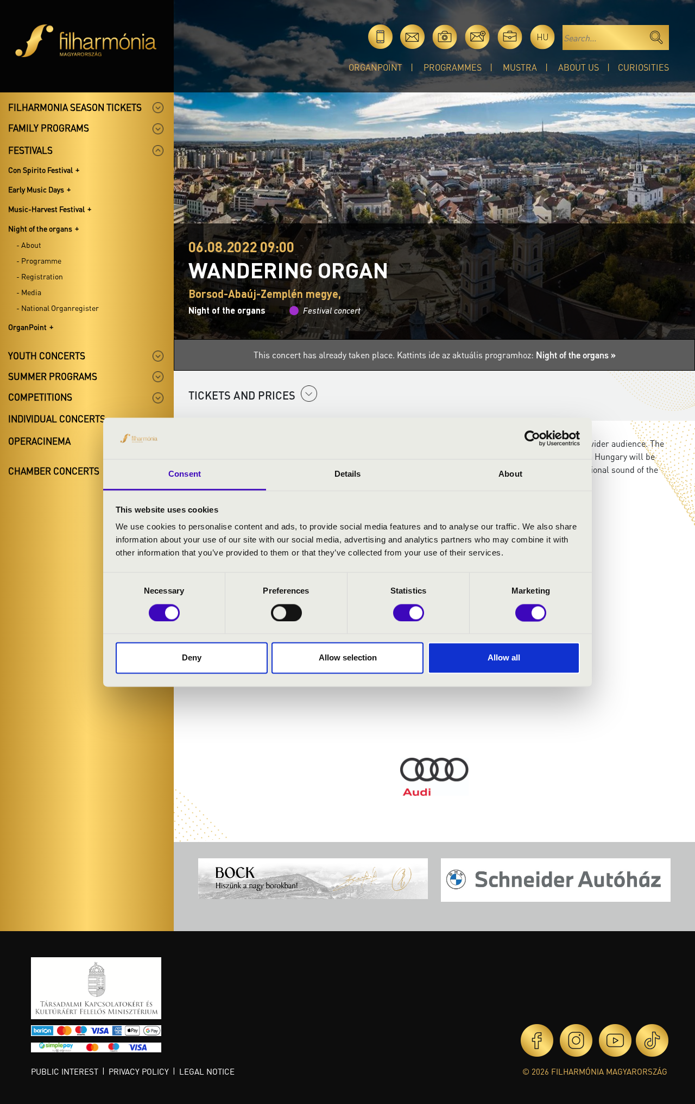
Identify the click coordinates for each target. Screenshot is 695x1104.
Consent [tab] (184, 474)
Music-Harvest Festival (46, 209)
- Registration (39, 276)
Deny (191, 658)
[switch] (286, 612)
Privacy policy (139, 1071)
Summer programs (52, 376)
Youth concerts (46, 355)
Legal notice (207, 1071)
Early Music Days (36, 189)
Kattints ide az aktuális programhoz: (506, 354)
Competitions (40, 397)
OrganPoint (375, 67)
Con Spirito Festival (40, 169)
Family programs (48, 128)
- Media (28, 292)
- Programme (38, 260)
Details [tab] (347, 474)
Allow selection (348, 658)
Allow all (504, 658)
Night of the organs (40, 228)
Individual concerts (56, 419)
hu (542, 36)
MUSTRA (520, 67)
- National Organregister (57, 308)
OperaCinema (39, 441)
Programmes (453, 67)
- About (28, 245)
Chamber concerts (53, 471)
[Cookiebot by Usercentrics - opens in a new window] (532, 438)
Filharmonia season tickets (75, 107)
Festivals (30, 150)
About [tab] (510, 474)
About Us (578, 67)
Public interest (64, 1071)
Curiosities (643, 67)
